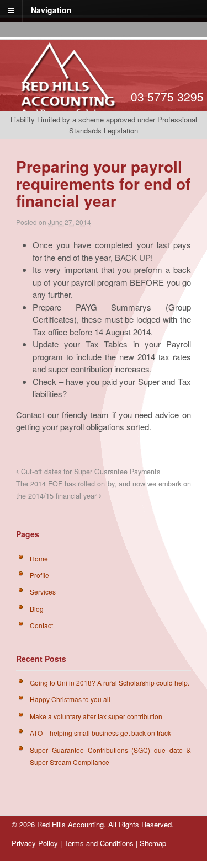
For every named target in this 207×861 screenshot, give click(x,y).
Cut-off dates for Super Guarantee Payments (89, 472)
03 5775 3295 (167, 96)
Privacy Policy (35, 843)
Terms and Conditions (99, 843)
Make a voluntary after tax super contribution (96, 716)
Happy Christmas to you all (70, 699)
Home (39, 558)
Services (43, 591)
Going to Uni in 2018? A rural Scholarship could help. (109, 682)
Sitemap (153, 843)
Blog (37, 608)
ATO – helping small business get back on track (100, 732)
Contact (41, 625)
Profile (39, 575)
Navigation (51, 9)
